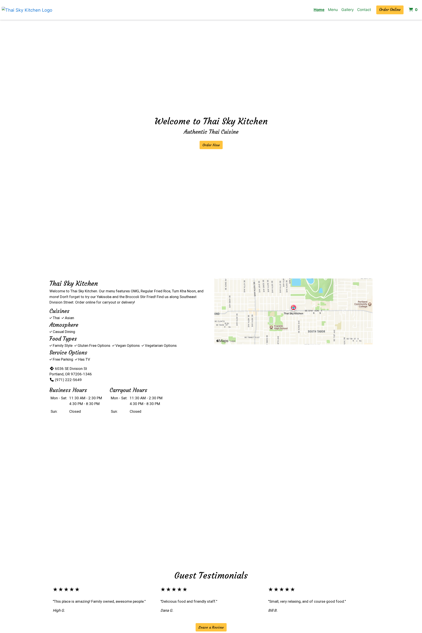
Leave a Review (211, 627)
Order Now (211, 145)
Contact (364, 9)
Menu (333, 9)
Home (319, 9)
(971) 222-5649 (68, 380)
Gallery (347, 9)
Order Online (390, 9)
